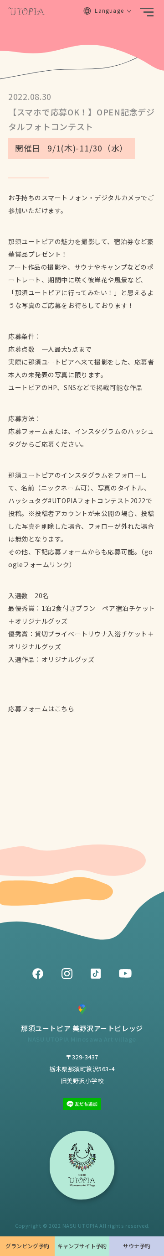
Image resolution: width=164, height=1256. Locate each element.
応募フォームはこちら (41, 708)
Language (109, 10)
